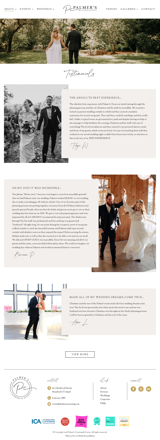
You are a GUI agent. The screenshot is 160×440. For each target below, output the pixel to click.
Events (25, 9)
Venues (111, 9)
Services (104, 391)
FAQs (103, 403)
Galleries (128, 9)
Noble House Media (86, 436)
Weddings (44, 9)
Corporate (105, 399)
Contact (148, 9)
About (9, 9)
